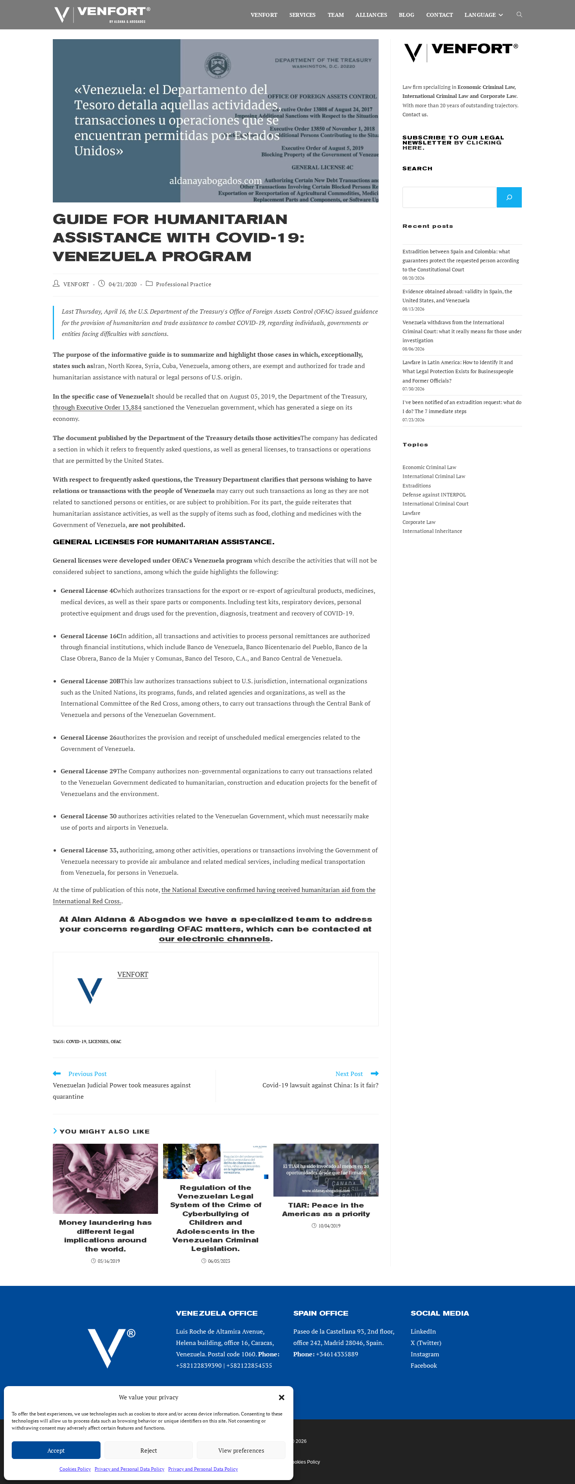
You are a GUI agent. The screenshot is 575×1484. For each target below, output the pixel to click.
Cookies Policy (75, 1469)
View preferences (241, 1450)
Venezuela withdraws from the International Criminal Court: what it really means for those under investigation (462, 331)
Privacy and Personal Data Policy (129, 1469)
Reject (148, 1450)
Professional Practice (184, 284)
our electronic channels (214, 939)
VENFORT (76, 284)
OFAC (116, 1041)
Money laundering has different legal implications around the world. (105, 1236)
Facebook (424, 1365)
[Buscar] (509, 197)
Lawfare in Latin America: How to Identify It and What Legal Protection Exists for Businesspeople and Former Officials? (458, 371)
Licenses (98, 1041)
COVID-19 (76, 1041)
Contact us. (415, 114)
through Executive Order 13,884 (97, 407)
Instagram (425, 1354)
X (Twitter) (426, 1342)
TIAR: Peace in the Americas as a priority (326, 1210)
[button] (282, 1397)
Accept (56, 1450)
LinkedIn (423, 1331)
